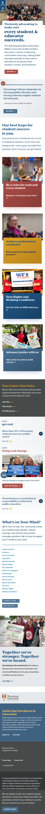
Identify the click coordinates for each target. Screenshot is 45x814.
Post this (5, 441)
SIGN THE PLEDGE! (11, 486)
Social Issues (7, 580)
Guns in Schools (8, 555)
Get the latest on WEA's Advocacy (22, 307)
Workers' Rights (8, 589)
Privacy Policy (6, 760)
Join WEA (6, 681)
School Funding (8, 577)
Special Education (9, 583)
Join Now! (9, 111)
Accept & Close (10, 809)
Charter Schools (8, 549)
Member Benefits (8, 561)
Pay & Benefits (7, 567)
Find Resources (9, 411)
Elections (5, 552)
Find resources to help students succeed (21, 253)
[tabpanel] (22, 460)
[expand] (41, 434)
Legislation (6, 558)
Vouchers (5, 586)
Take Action (7, 406)
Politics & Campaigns (10, 570)
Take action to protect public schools (19, 361)
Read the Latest (9, 605)
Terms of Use (18, 760)
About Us (5, 735)
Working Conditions (9, 592)
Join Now (10, 71)
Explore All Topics (10, 601)
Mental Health (7, 564)
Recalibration (7, 574)
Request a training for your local (21, 195)
